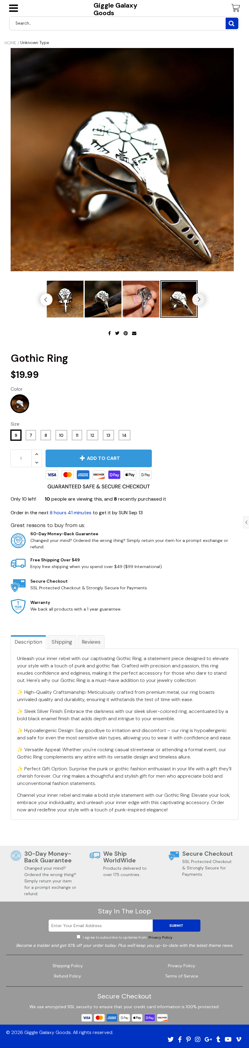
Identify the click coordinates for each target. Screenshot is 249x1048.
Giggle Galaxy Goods (115, 9)
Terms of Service (181, 976)
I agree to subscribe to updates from (127, 937)
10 (61, 435)
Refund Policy (67, 976)
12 (92, 435)
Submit (176, 925)
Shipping (62, 642)
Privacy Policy (160, 937)
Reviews (91, 642)
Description (28, 642)
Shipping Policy (68, 965)
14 (124, 435)
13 (108, 435)
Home (10, 43)
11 (77, 435)
